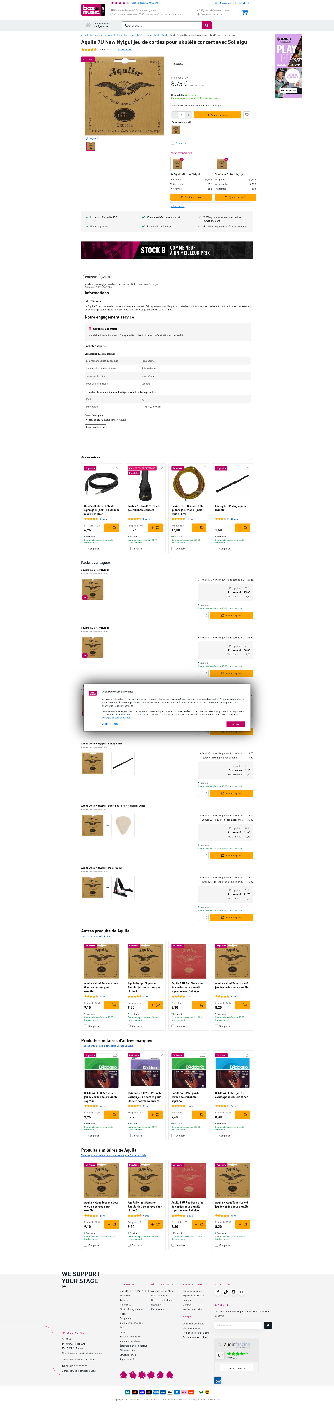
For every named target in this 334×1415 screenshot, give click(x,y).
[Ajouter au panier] (111, 527)
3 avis (190, 996)
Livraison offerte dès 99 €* (104, 217)
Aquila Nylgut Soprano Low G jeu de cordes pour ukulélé (101, 987)
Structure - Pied (128, 1354)
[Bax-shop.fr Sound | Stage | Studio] (93, 10)
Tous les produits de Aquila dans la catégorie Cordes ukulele (113, 1155)
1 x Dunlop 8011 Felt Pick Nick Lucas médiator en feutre (221, 819)
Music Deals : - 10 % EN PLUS (135, 1290)
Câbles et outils (127, 1350)
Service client (193, 1284)
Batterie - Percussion (130, 1336)
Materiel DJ (125, 1304)
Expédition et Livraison (194, 1295)
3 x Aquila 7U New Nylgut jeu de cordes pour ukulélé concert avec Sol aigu (221, 579)
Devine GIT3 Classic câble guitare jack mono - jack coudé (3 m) (187, 509)
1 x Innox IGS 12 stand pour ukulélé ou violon (221, 881)
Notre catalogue (159, 1295)
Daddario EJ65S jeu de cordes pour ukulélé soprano (185, 1096)
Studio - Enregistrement (132, 1309)
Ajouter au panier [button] (220, 115)
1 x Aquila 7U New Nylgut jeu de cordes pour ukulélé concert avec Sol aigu (222, 753)
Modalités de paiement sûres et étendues (225, 226)
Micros (123, 1313)
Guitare (123, 1327)
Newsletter (156, 1304)
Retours (187, 1299)
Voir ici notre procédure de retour (78, 1359)
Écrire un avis (125, 49)
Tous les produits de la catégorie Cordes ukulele (107, 1045)
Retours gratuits (99, 226)
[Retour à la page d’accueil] (88, 25)
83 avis (103, 518)
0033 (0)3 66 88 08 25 (76, 1366)
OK (237, 724)
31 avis (234, 518)
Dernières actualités (161, 1299)
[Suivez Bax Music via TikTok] (225, 1292)
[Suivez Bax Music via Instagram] (233, 1292)
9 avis (146, 996)
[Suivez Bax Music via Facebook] (217, 1292)
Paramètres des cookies (195, 1337)
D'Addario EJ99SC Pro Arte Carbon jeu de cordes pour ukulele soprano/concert (145, 1096)
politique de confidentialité (116, 717)
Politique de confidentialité (196, 1332)
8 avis (234, 996)
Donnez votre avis (236, 1368)
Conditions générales (193, 1323)
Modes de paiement (192, 1290)
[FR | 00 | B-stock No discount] (167, 250)
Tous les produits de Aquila (95, 936)
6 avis (103, 1105)
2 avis (103, 996)
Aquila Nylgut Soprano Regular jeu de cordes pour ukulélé (145, 987)
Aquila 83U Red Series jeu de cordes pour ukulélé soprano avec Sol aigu (187, 987)
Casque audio (126, 1318)
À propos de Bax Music (162, 1290)
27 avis (190, 518)
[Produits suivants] (250, 457)
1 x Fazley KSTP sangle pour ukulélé (217, 757)
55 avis (146, 518)
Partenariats (157, 1309)
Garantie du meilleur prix (212, 14)
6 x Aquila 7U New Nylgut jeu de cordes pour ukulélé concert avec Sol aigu (221, 637)
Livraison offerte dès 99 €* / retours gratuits (135, 10)
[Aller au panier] (245, 10)
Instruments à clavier (130, 1341)
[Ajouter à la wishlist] (247, 114)
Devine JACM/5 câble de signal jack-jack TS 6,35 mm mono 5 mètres (101, 509)
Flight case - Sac (128, 1359)
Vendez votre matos (192, 1309)
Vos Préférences (110, 723)
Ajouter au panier (233, 615)
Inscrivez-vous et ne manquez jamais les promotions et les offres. (241, 1313)
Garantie (187, 1304)
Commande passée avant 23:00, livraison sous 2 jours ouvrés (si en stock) (149, 14)
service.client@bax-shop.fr (83, 1370)
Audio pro (124, 1299)
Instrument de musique (131, 1322)
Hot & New (125, 1295)
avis (109, 49)
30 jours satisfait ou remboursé (215, 10)
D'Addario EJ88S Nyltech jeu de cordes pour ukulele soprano (101, 1096)
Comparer (93, 548)
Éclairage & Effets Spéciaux (133, 1345)
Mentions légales (191, 1328)
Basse (123, 1331)
